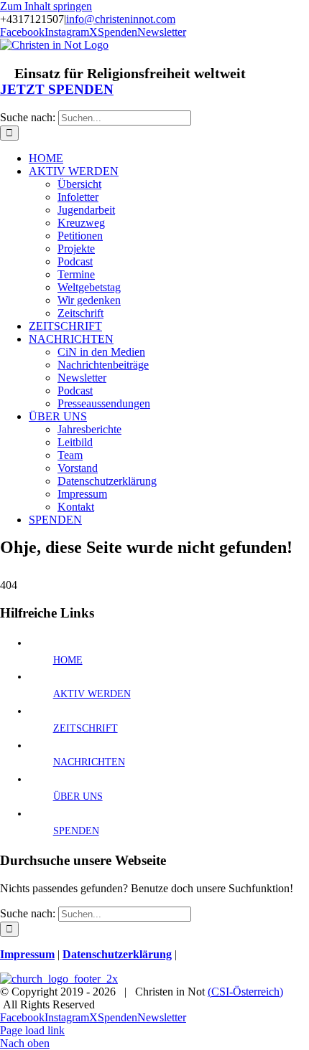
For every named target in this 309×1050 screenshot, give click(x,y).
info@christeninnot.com (120, 19)
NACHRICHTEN (89, 762)
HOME (68, 660)
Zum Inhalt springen (46, 6)
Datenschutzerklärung (117, 954)
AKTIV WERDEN (92, 694)
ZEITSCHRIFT (85, 728)
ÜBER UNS (78, 796)
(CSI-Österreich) (245, 991)
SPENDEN (76, 831)
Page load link (32, 1030)
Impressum (27, 954)
